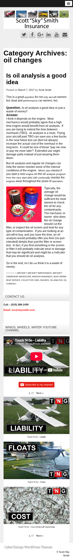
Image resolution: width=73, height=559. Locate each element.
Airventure (25, 276)
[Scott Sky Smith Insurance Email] (64, 34)
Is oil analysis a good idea (36, 78)
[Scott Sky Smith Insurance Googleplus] (40, 34)
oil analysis (56, 280)
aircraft (22, 273)
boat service (13, 280)
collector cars (30, 280)
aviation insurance (42, 276)
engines (44, 280)
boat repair (60, 276)
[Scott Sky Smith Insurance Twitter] (24, 34)
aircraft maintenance (39, 273)
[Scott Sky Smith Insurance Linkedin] (48, 34)
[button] (39, 393)
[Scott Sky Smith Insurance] (36, 19)
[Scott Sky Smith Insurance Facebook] (32, 34)
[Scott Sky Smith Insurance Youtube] (56, 34)
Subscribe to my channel (39, 384)
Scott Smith (45, 89)
